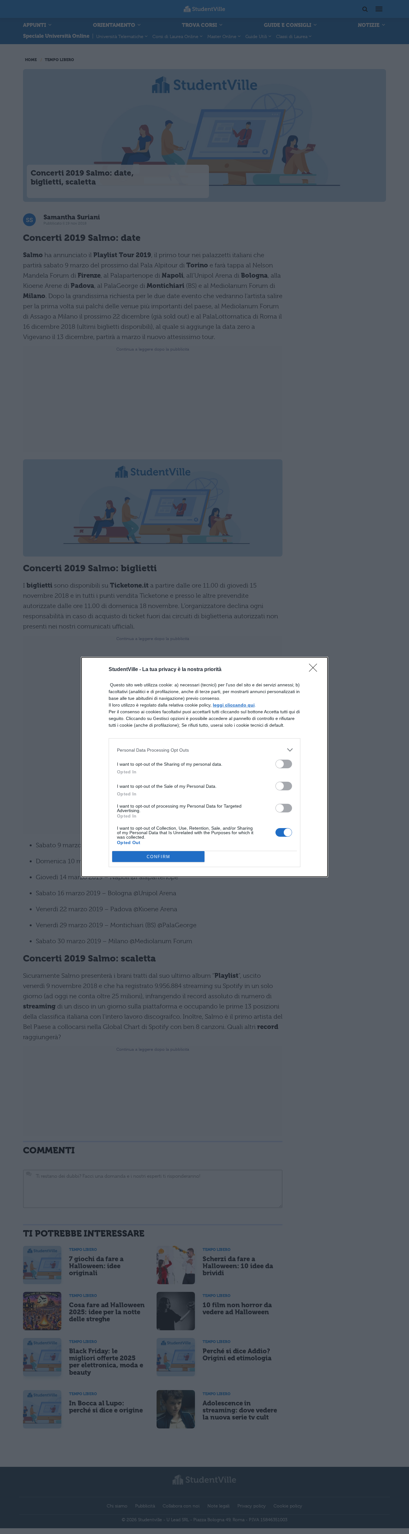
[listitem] (204, 750)
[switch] (283, 764)
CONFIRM (158, 856)
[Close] (315, 670)
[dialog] (204, 767)
